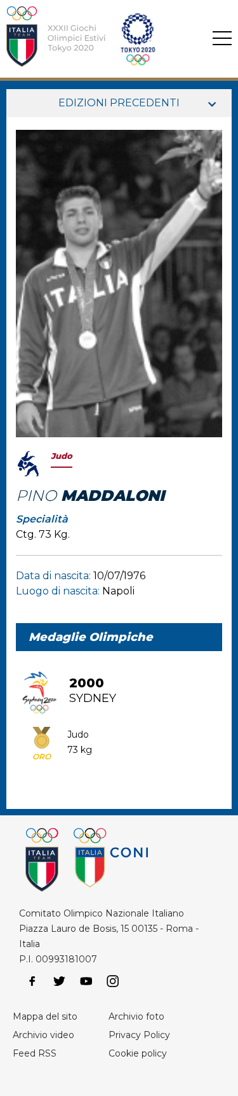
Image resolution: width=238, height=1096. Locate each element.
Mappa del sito (45, 1016)
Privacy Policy (139, 1035)
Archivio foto (136, 1016)
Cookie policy (138, 1053)
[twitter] (59, 981)
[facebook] (32, 981)
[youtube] (86, 981)
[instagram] (113, 981)
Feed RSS (34, 1053)
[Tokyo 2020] (100, 38)
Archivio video (43, 1035)
